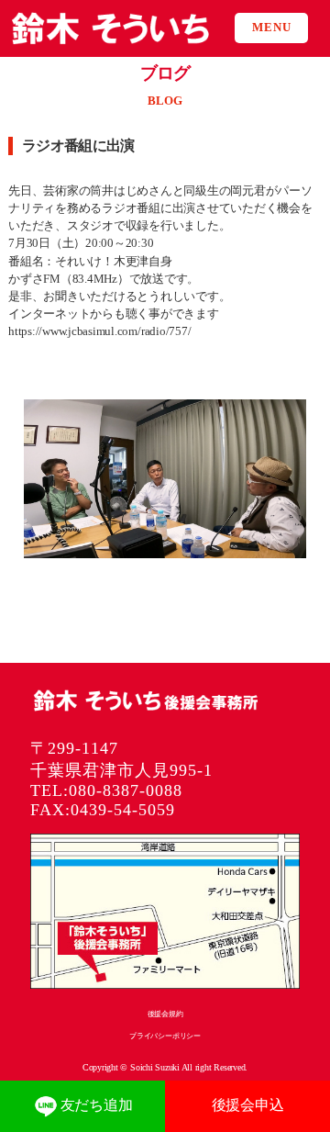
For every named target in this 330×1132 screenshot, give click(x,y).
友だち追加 (96, 1105)
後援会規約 (165, 1014)
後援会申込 (248, 1105)
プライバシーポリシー (165, 1036)
